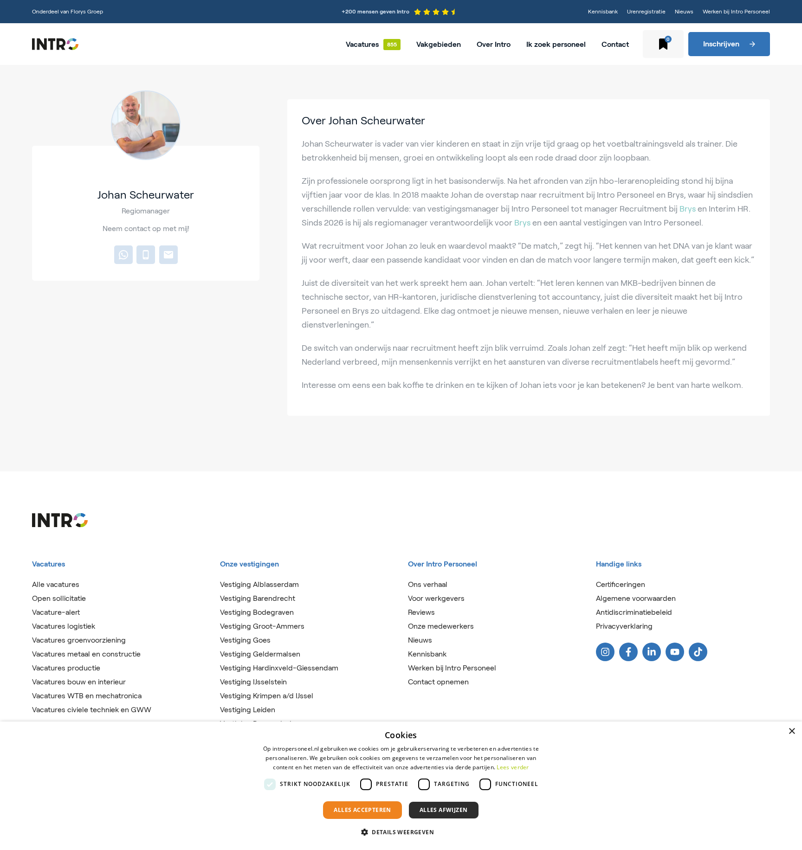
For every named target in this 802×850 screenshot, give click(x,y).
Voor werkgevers (436, 598)
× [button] (791, 731)
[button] (401, 832)
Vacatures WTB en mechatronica (87, 696)
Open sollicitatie (59, 598)
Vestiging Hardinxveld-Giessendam (279, 668)
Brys (687, 208)
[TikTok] (698, 652)
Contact (615, 44)
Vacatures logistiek (63, 626)
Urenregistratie (646, 11)
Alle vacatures (55, 584)
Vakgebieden (438, 44)
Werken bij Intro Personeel (736, 11)
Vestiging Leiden (247, 710)
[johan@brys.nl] (168, 254)
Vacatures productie (66, 668)
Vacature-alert (56, 612)
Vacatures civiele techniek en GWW (91, 710)
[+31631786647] (123, 254)
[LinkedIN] (651, 652)
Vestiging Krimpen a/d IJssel (266, 696)
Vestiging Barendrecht (257, 598)
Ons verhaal (427, 584)
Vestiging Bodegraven (257, 612)
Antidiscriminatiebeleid (634, 612)
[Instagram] (605, 652)
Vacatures (362, 44)
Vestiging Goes (245, 640)
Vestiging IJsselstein (253, 682)
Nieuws (684, 11)
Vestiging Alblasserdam (259, 584)
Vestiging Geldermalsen (260, 654)
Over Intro (494, 44)
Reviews (421, 612)
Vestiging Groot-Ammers (262, 626)
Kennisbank (603, 11)
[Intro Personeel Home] (55, 44)
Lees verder (513, 767)
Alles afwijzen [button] (444, 810)
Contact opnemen (438, 682)
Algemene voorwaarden (636, 598)
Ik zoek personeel (556, 44)
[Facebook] (628, 652)
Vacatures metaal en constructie (86, 654)
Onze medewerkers (441, 626)
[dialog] (401, 785)
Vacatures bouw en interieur (79, 682)
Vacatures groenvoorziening (79, 640)
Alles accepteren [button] (362, 810)
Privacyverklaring (624, 626)
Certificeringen (620, 584)
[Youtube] (675, 652)
